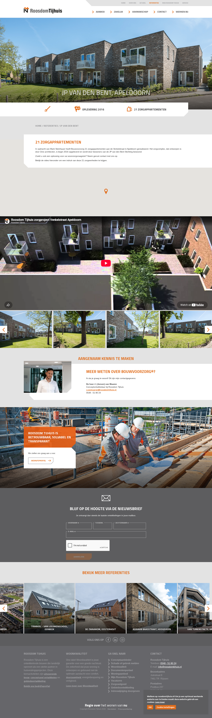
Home (123, 3)
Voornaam (72, 522)
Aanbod (100, 12)
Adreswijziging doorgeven (125, 691)
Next (208, 329)
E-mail (71, 531)
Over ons (132, 3)
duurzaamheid (73, 677)
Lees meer (160, 702)
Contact (162, 12)
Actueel (143, 3)
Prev (3, 329)
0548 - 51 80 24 (168, 663)
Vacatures (116, 680)
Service (185, 3)
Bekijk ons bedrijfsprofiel (37, 686)
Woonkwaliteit (118, 667)
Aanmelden (79, 556)
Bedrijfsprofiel (38, 460)
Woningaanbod (119, 674)
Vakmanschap (140, 12)
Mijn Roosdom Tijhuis (170, 3)
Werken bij (182, 12)
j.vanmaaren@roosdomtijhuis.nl (101, 389)
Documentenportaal (122, 670)
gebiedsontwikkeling (35, 681)
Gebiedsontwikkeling (122, 687)
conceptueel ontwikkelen (44, 677)
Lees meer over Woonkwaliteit (82, 686)
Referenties (154, 3)
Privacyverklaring (125, 709)
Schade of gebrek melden (125, 663)
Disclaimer (112, 709)
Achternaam (121, 522)
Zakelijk (118, 12)
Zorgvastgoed (118, 684)
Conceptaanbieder (121, 660)
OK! (150, 707)
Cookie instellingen (166, 707)
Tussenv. (99, 522)
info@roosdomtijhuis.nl (170, 667)
